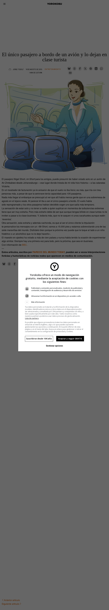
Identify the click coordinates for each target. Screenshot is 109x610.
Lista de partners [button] (32, 318)
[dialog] (54, 305)
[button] (54, 302)
